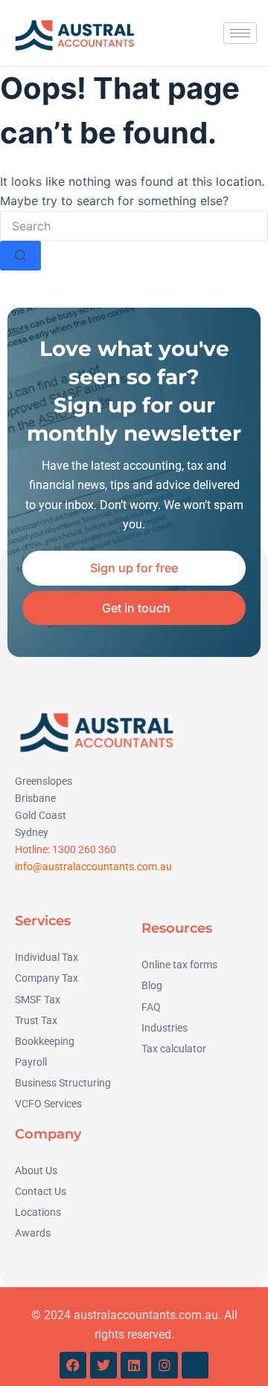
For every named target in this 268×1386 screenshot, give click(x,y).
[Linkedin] (134, 1365)
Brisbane (35, 798)
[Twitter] (103, 1365)
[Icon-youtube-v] (195, 1365)
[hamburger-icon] (240, 33)
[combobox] (134, 226)
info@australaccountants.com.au (93, 866)
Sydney (31, 832)
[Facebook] (73, 1365)
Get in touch (136, 607)
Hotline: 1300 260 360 (65, 849)
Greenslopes (43, 781)
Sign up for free (134, 567)
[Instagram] (164, 1365)
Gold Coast (40, 815)
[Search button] (20, 256)
